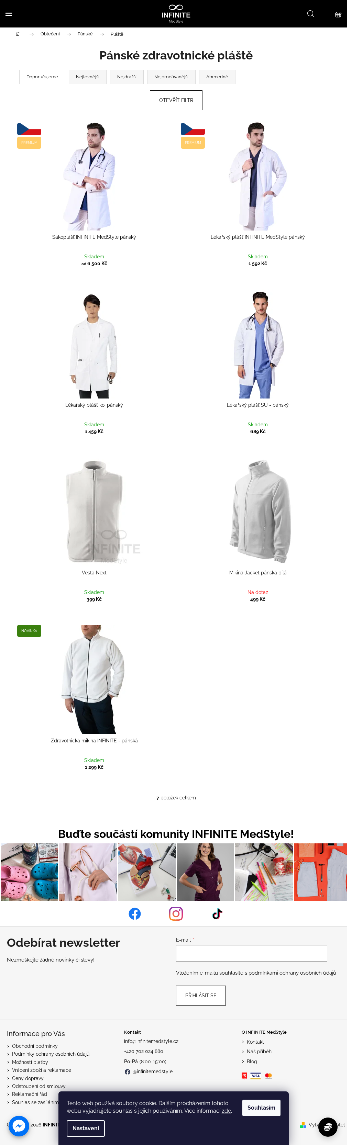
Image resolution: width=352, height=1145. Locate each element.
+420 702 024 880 (143, 1051)
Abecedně (217, 76)
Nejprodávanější (171, 76)
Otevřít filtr (176, 100)
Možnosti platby (30, 1062)
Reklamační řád (29, 1094)
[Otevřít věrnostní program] (328, 1127)
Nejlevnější (87, 76)
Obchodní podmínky (35, 1046)
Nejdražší (126, 76)
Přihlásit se (201, 995)
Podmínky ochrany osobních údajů (50, 1054)
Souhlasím (261, 1107)
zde (226, 1111)
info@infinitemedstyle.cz (151, 1041)
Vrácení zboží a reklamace (41, 1070)
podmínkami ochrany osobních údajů (292, 973)
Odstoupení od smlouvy (39, 1086)
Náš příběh (259, 1051)
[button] (19, 1126)
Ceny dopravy (28, 1078)
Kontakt (255, 1042)
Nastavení (86, 1128)
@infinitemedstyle (153, 1071)
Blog (252, 1061)
